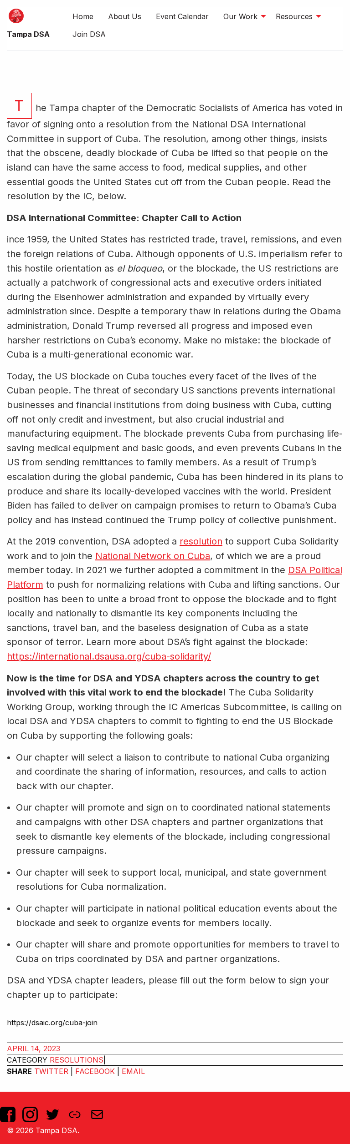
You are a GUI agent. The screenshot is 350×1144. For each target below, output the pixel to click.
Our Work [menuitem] (240, 16)
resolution (201, 541)
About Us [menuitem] (124, 16)
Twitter (51, 1071)
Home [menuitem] (82, 16)
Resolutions (76, 1059)
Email (133, 1071)
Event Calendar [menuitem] (182, 16)
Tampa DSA (28, 34)
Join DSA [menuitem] (89, 34)
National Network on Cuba (152, 555)
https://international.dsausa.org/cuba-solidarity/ (109, 656)
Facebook (95, 1071)
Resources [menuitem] (294, 16)
